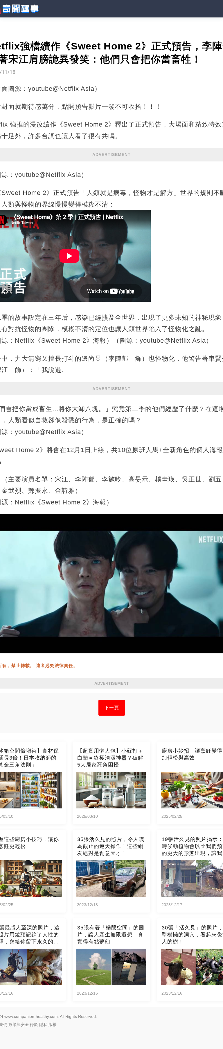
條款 (34, 1024)
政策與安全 (18, 1024)
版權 (52, 1024)
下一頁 (111, 707)
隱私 (43, 1024)
